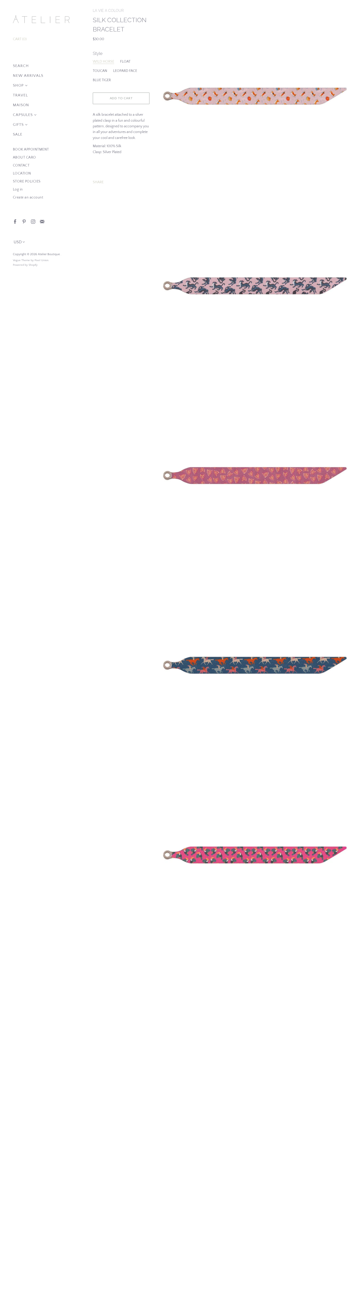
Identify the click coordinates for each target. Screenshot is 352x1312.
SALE (17, 134)
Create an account (28, 197)
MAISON (21, 105)
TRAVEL (20, 95)
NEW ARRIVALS (28, 75)
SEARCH (21, 66)
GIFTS (18, 124)
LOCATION (22, 173)
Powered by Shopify (25, 265)
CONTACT (21, 165)
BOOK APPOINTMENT (31, 149)
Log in (18, 189)
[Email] (41, 221)
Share (98, 182)
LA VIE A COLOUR (108, 11)
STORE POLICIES (27, 181)
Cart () (20, 39)
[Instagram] (32, 221)
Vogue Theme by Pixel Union (30, 260)
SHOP (18, 85)
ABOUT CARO (24, 157)
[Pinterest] (23, 221)
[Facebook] (14, 221)
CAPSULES (23, 115)
